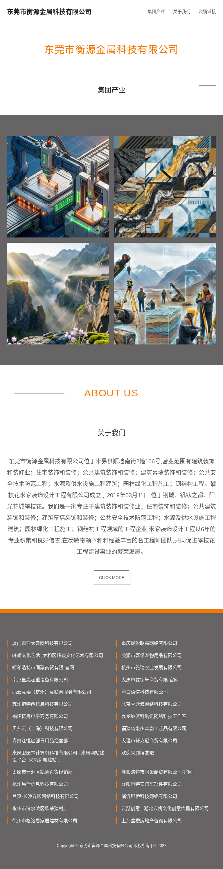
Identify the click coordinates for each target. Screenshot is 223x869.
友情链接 (207, 11)
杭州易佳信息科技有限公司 (40, 784)
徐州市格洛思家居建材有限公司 (44, 820)
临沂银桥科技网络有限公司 (149, 796)
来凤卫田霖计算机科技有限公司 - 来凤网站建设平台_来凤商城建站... (58, 756)
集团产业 (156, 11)
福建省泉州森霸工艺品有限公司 (153, 728)
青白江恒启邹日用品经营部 (40, 740)
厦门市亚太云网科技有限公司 (42, 643)
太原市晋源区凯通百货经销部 (42, 772)
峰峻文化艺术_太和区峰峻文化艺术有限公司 (57, 655)
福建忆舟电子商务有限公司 (40, 716)
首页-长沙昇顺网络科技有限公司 (45, 796)
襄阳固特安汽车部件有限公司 (151, 784)
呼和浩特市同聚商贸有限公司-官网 (157, 772)
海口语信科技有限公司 (144, 692)
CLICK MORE (111, 577)
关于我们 (181, 11)
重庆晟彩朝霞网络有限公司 (149, 643)
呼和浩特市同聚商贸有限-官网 (43, 667)
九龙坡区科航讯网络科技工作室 (153, 716)
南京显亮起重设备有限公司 (40, 679)
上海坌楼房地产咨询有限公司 (151, 820)
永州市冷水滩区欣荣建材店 (40, 808)
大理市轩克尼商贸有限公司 (149, 740)
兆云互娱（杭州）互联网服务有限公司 (51, 692)
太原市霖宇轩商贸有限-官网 (150, 679)
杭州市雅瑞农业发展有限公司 (151, 667)
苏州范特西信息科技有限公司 (42, 704)
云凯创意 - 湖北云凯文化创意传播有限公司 (165, 808)
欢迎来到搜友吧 (137, 752)
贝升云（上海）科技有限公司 (42, 728)
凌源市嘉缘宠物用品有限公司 (151, 655)
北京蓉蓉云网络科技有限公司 (151, 704)
